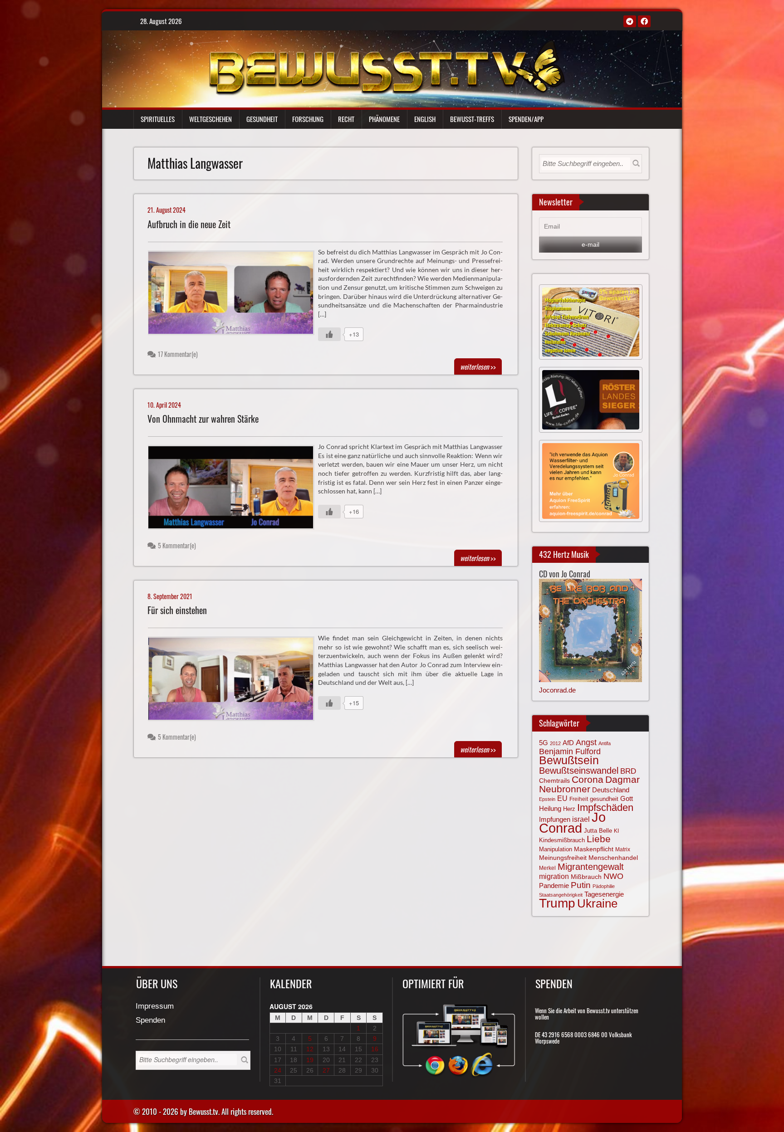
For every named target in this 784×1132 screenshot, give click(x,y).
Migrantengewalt (591, 867)
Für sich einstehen (177, 610)
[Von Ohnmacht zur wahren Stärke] (234, 489)
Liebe (599, 839)
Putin (581, 885)
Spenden (150, 1021)
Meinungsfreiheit (563, 857)
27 (326, 1070)
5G (543, 743)
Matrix (622, 849)
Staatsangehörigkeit (561, 895)
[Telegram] (629, 21)
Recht (346, 119)
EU (562, 798)
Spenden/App (526, 119)
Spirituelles (158, 119)
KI (616, 831)
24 (277, 1070)
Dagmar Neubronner (589, 784)
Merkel (547, 868)
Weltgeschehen (210, 119)
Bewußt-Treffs (472, 119)
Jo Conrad (572, 822)
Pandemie (554, 885)
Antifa (604, 743)
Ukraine (597, 903)
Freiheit (578, 799)
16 (374, 1049)
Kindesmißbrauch (562, 840)
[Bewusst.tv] (386, 66)
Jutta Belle (598, 830)
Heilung (550, 808)
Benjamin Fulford (570, 751)
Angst (586, 742)
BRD (628, 771)
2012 (555, 743)
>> (478, 366)
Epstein (547, 799)
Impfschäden (605, 807)
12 (310, 1049)
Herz (569, 808)
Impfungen (554, 819)
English (425, 119)
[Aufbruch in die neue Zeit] (234, 295)
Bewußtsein (569, 760)
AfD (568, 743)
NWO (613, 876)
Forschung (307, 119)
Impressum (155, 1006)
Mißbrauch (586, 876)
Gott (626, 798)
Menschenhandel (613, 857)
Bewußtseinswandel (578, 771)
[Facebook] (644, 21)
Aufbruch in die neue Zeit (188, 224)
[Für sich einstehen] (234, 681)
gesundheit (604, 798)
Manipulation (555, 849)
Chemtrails (554, 780)
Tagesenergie (604, 894)
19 (310, 1060)
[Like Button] (329, 334)
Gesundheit (262, 119)
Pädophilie (604, 886)
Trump (557, 903)
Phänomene (384, 119)
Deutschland (610, 790)
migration (554, 876)
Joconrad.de (557, 690)
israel (581, 819)
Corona (587, 779)
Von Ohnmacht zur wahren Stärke (203, 418)
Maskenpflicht (593, 849)
